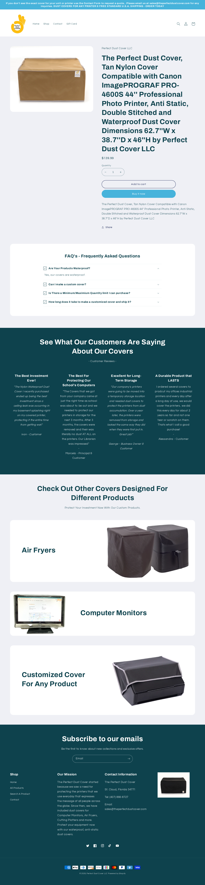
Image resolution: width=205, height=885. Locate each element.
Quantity (106, 165)
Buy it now (138, 194)
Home (13, 782)
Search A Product (20, 794)
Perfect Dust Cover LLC (97, 873)
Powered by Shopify (117, 873)
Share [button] (109, 227)
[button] (178, 24)
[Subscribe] (129, 759)
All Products (17, 788)
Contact (14, 800)
